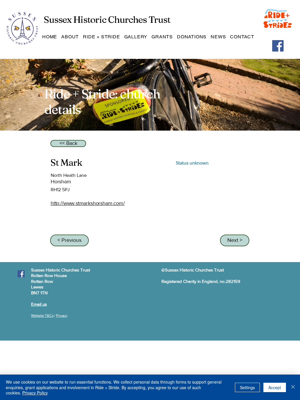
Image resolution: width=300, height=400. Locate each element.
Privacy (61, 315)
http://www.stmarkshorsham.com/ (88, 203)
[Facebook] (278, 46)
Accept (274, 387)
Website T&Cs (42, 315)
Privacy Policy (35, 393)
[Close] (292, 387)
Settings (247, 387)
